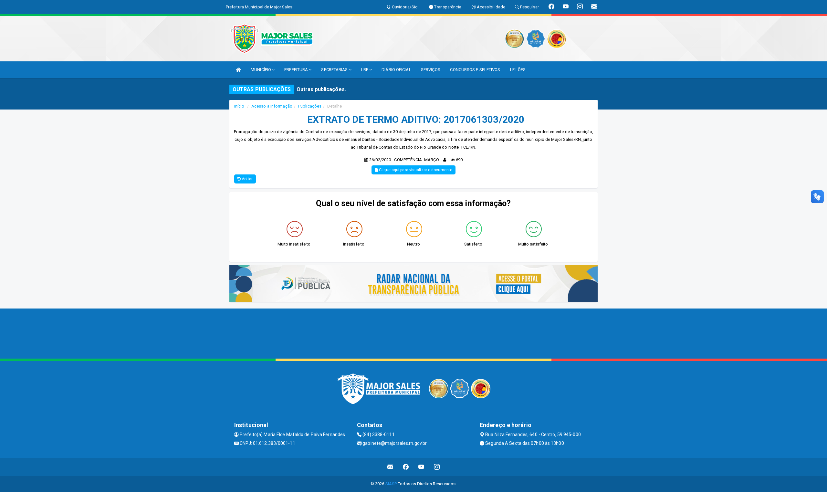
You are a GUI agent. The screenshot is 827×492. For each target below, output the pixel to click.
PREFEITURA (296, 69)
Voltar (247, 179)
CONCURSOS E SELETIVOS (475, 69)
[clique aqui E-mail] (390, 467)
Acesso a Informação (271, 106)
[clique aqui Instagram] (437, 467)
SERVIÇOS (431, 69)
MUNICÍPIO (261, 69)
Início (239, 106)
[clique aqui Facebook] (406, 467)
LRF (365, 69)
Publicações (309, 106)
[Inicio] (238, 69)
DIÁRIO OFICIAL (396, 69)
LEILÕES (518, 69)
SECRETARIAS (335, 69)
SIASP (390, 483)
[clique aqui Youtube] (421, 467)
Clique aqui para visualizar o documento (415, 170)
